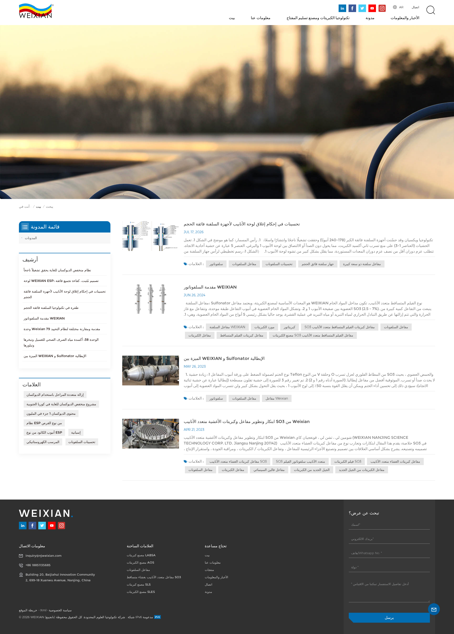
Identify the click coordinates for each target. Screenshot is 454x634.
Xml (43, 610)
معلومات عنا (261, 18)
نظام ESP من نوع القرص (44, 423)
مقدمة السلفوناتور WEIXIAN (210, 287)
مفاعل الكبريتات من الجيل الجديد (361, 470)
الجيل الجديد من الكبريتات (312, 470)
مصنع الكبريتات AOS (140, 562)
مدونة (370, 18)
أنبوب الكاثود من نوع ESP (44, 432)
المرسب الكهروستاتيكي (42, 442)
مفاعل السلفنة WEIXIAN (227, 327)
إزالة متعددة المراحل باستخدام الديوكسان (55, 394)
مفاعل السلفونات (244, 264)
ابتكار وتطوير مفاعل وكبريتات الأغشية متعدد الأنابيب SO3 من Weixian (247, 421)
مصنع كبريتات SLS (139, 584)
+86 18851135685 (38, 565)
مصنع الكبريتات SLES (141, 592)
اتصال (415, 7)
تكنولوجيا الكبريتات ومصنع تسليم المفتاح (318, 18)
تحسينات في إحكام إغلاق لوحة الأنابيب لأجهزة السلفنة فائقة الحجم (242, 224)
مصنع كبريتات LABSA (141, 555)
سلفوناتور (216, 264)
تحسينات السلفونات (279, 264)
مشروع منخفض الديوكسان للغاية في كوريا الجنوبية (61, 404)
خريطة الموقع (28, 610)
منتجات (209, 570)
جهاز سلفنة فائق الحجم (318, 264)
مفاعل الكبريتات (199, 335)
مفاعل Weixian (277, 398)
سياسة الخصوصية (60, 610)
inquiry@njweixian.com (43, 555)
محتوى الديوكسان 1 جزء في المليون (51, 413)
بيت (232, 18)
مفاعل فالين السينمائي (269, 470)
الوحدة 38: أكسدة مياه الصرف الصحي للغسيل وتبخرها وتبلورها (61, 342)
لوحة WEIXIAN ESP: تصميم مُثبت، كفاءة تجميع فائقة (61, 281)
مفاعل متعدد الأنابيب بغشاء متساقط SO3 (154, 577)
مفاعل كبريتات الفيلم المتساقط (241, 335)
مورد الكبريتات (264, 327)
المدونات (31, 238)
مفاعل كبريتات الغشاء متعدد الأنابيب (395, 461)
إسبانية (76, 432)
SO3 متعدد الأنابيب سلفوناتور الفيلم (300, 461)
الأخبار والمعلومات (405, 18)
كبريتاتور (289, 327)
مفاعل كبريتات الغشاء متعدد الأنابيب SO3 (238, 461)
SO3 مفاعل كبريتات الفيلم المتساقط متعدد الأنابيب (340, 327)
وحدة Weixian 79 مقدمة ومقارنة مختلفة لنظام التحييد (62, 329)
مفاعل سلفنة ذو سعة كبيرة (362, 264)
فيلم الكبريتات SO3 (347, 461)
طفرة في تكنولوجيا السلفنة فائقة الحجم (51, 308)
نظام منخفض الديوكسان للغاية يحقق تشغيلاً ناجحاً (57, 270)
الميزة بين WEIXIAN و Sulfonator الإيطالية (224, 358)
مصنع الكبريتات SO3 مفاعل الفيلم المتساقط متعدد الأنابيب (313, 335)
